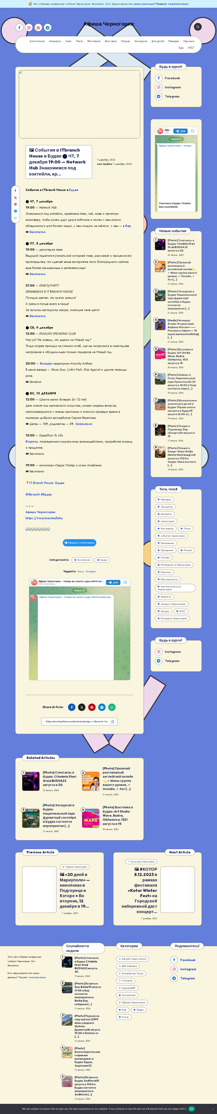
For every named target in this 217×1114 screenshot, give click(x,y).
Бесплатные (37, 41)
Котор (125, 1017)
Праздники (167, 550)
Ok (191, 1108)
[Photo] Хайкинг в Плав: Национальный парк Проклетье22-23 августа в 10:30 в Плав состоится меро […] (182, 381)
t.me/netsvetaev (178, 4)
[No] (212, 1109)
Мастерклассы (169, 579)
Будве (73, 190)
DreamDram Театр (132, 973)
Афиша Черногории (40, 512)
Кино (68, 41)
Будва (59, 483)
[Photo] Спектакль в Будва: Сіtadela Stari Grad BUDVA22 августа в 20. (59, 778)
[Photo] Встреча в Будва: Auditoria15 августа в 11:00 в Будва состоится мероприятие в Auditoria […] (87, 1086)
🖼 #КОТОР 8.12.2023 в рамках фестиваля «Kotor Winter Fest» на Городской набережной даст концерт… (139, 890)
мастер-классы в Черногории (169, 588)
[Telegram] (48, 27)
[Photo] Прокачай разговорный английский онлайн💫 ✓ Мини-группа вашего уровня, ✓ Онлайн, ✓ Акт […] (118, 778)
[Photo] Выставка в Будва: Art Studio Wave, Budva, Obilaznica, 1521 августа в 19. (118, 815)
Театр (79, 41)
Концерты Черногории (174, 618)
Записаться (83, 424)
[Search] (198, 27)
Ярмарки (173, 41)
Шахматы (166, 513)
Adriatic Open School (134, 958)
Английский (83, 560)
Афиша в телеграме (81, 542)
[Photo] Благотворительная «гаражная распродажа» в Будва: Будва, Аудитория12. (87, 1057)
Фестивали (94, 41)
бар (128, 226)
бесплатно (38, 232)
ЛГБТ (191, 47)
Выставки (111, 41)
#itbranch (33, 494)
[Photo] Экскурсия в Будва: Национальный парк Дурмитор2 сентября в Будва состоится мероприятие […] (59, 815)
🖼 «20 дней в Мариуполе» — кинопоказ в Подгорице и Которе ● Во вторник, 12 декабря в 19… (75, 890)
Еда (181, 47)
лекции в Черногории (173, 603)
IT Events (127, 980)
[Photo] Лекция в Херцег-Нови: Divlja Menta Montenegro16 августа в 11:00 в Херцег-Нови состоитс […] (182, 456)
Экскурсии (140, 41)
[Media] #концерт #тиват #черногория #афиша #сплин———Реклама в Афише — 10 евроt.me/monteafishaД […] (183, 329)
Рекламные (167, 543)
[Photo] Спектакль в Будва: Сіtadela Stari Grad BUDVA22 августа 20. (87, 964)
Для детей (158, 41)
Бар (124, 1009)
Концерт (46, 363)
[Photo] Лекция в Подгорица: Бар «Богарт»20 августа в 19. (181, 431)
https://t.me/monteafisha (44, 518)
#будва (46, 494)
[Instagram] (29, 27)
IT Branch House (41, 483)
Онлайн (165, 557)
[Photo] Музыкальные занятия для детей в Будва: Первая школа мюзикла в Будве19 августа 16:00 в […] (182, 407)
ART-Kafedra (129, 966)
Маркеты (166, 596)
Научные (188, 41)
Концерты (55, 41)
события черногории (173, 535)
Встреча (32, 441)
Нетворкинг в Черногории (176, 564)
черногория (167, 521)
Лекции (125, 41)
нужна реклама (144, 4)
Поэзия (188, 550)
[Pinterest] (38, 27)
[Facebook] (19, 27)
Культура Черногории (143, 861)
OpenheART (129, 988)
